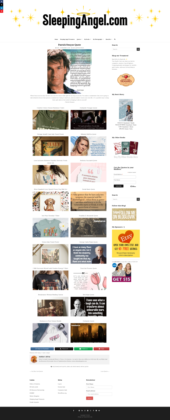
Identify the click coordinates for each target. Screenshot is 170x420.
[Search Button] (114, 39)
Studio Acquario (34, 402)
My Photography (97, 39)
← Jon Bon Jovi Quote (36, 371)
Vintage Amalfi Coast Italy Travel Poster (50, 134)
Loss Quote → (105, 371)
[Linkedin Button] (82, 410)
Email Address (118, 174)
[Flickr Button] (88, 410)
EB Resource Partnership (37, 390)
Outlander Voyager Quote (88, 108)
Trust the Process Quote (88, 268)
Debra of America (35, 384)
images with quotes (61, 366)
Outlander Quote (88, 321)
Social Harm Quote (88, 189)
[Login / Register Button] (99, 410)
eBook (131, 127)
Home (56, 39)
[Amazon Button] (93, 410)
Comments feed (62, 390)
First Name (117, 180)
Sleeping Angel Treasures (67, 39)
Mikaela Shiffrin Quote (88, 134)
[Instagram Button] (85, 410)
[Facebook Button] (73, 410)
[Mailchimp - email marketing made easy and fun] (133, 187)
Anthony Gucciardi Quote (88, 160)
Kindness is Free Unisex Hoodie (50, 321)
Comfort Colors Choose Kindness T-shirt (50, 108)
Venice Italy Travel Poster (50, 242)
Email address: (90, 391)
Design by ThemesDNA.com (85, 417)
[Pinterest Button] (79, 410)
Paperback (126, 123)
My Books (87, 39)
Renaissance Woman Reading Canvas (50, 295)
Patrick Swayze (76, 366)
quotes (86, 366)
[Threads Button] (76, 411)
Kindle (132, 123)
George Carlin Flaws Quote (89, 242)
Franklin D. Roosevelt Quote (88, 216)
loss (71, 366)
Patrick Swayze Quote (69, 44)
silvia (58, 47)
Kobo (131, 129)
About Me (108, 39)
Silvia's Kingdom (34, 396)
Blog (74, 47)
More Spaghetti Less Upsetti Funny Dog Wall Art (50, 189)
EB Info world (34, 387)
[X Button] (71, 411)
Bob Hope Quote (88, 295)
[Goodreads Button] (96, 410)
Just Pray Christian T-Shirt (50, 216)
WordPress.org (62, 393)
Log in (60, 384)
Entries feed (61, 387)
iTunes (126, 129)
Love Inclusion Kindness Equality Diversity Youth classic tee (50, 161)
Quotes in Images (80, 47)
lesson (68, 366)
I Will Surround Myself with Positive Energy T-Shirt (50, 268)
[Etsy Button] (90, 410)
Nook (134, 125)
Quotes (79, 39)
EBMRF (32, 393)
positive (82, 366)
